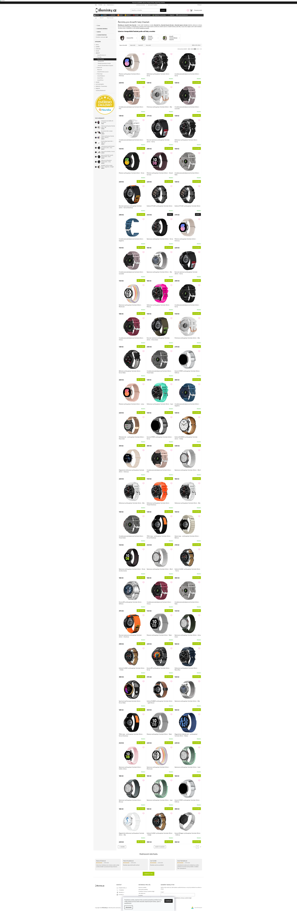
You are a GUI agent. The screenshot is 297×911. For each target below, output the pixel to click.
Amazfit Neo (100, 78)
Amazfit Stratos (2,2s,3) (102, 72)
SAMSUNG (98, 49)
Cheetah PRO (101, 61)
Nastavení (128, 907)
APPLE (97, 45)
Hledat (163, 10)
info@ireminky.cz (123, 888)
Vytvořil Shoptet (198, 908)
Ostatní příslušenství (100, 90)
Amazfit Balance (101, 76)
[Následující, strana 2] (197, 846)
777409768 (121, 890)
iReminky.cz (121, 892)
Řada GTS (99, 69)
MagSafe (98, 88)
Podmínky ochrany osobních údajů (146, 891)
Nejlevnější (132, 45)
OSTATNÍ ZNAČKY (100, 84)
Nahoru (123, 846)
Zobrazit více (148, 873)
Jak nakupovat (142, 893)
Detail (170, 214)
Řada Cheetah (100, 59)
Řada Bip (99, 57)
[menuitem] (96, 15)
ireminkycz (121, 894)
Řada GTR (99, 67)
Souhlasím (169, 901)
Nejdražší (140, 45)
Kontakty (141, 895)
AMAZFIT (98, 53)
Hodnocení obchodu (148, 854)
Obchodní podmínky (152, 5)
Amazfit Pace (100, 80)
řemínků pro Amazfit (144, 28)
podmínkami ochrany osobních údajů (183, 898)
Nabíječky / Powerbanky (101, 86)
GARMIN (97, 47)
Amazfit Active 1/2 (101, 55)
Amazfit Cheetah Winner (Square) (105, 65)
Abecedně (148, 45)
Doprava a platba (140, 5)
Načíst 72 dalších (160, 846)
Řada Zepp (99, 74)
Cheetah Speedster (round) (104, 63)
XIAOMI (97, 51)
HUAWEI (97, 82)
